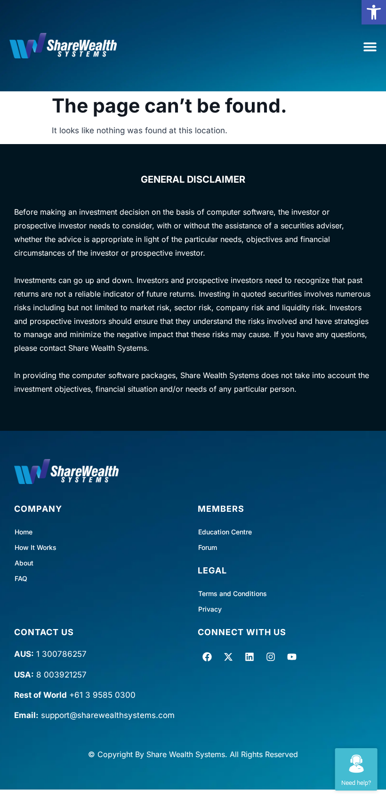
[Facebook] (207, 656)
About (24, 563)
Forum (207, 547)
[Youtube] (291, 656)
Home (23, 532)
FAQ (21, 578)
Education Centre (225, 532)
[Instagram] (270, 656)
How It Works (35, 547)
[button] (374, 12)
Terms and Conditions (232, 593)
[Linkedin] (249, 656)
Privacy (210, 609)
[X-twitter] (228, 656)
